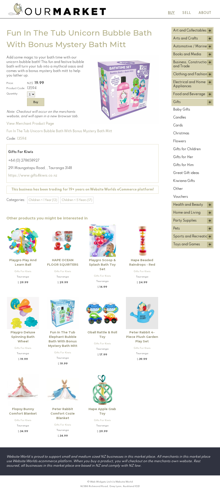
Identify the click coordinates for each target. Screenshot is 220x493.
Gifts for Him (183, 165)
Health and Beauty (188, 205)
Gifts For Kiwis (22, 271)
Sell (186, 13)
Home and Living (186, 212)
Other (178, 189)
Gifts (177, 102)
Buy (171, 13)
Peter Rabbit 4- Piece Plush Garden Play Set (142, 336)
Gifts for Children (187, 149)
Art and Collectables (189, 30)
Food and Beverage (189, 94)
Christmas (181, 133)
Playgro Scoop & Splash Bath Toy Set (102, 264)
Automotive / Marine (190, 46)
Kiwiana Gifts (184, 181)
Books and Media (187, 54)
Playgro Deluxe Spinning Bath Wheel (23, 336)
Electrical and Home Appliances (189, 84)
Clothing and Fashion (190, 74)
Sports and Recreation (191, 236)
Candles (179, 117)
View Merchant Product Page (30, 124)
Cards (178, 125)
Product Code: (15, 88)
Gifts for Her (183, 157)
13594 (21, 139)
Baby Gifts (181, 109)
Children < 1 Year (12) (43, 200)
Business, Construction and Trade (191, 64)
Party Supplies (185, 220)
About (205, 13)
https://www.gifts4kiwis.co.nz (32, 175)
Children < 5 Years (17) (77, 200)
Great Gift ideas (186, 173)
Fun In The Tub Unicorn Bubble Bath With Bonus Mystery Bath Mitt (59, 131)
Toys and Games (186, 244)
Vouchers (180, 197)
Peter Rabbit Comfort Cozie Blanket (62, 413)
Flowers (179, 141)
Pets (176, 228)
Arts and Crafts (185, 38)
